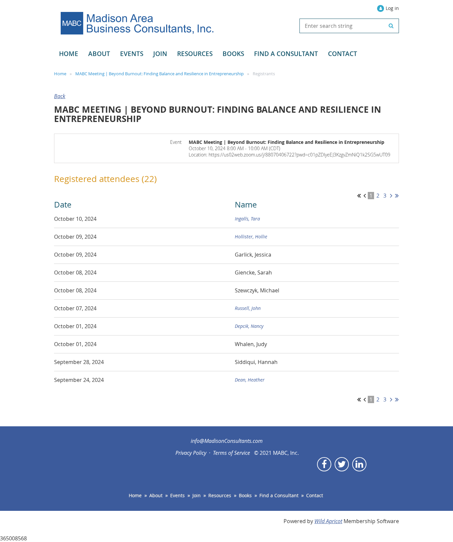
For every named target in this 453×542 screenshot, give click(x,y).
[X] (342, 464)
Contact (314, 495)
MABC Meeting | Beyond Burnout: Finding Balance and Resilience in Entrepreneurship (159, 74)
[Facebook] (324, 464)
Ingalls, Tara (247, 218)
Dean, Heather (250, 380)
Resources (219, 495)
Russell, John (248, 308)
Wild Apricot (328, 521)
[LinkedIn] (359, 464)
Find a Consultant (278, 495)
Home (60, 74)
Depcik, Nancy (249, 326)
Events (177, 495)
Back (59, 96)
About (155, 495)
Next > (391, 195)
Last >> (396, 195)
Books (245, 495)
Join (196, 495)
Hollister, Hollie (251, 236)
